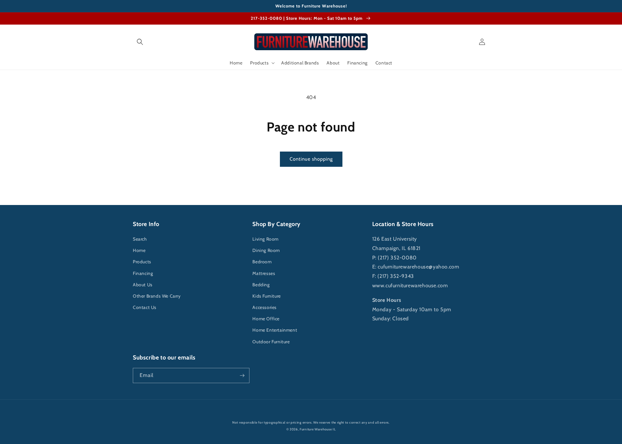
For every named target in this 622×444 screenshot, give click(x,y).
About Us (143, 285)
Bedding (261, 285)
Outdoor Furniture (271, 342)
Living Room (265, 239)
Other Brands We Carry (157, 296)
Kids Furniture (266, 296)
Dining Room (266, 250)
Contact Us (144, 307)
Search (140, 239)
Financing (143, 273)
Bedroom (261, 262)
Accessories (264, 307)
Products (142, 262)
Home (139, 250)
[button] (140, 42)
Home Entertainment (274, 330)
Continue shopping (311, 159)
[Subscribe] (242, 375)
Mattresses (263, 273)
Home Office (266, 319)
